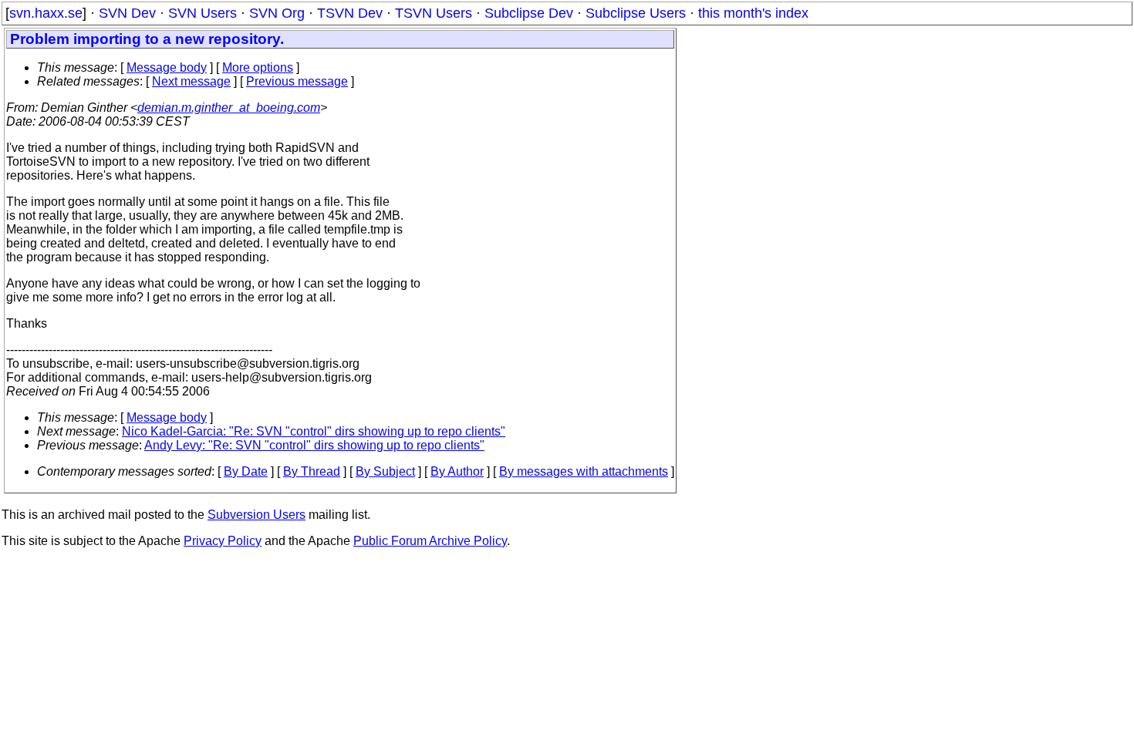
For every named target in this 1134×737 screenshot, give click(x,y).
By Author (457, 471)
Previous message (297, 81)
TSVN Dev (350, 13)
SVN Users (202, 13)
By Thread (311, 471)
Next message (191, 81)
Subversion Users (256, 514)
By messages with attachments (583, 471)
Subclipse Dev (528, 13)
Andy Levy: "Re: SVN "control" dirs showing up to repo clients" (314, 445)
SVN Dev (127, 13)
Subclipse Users (636, 13)
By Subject (385, 471)
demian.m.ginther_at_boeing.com (228, 107)
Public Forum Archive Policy (430, 540)
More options (257, 67)
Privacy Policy (223, 540)
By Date (246, 471)
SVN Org (277, 13)
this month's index (753, 13)
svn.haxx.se (46, 13)
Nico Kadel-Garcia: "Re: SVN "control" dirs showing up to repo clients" (313, 431)
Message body (167, 67)
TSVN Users (433, 13)
